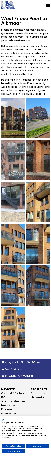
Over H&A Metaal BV (13, 395)
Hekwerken (8, 405)
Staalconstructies (13, 401)
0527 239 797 (14, 369)
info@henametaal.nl (19, 376)
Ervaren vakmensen (9, 411)
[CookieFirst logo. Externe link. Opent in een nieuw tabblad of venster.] (3, 420)
